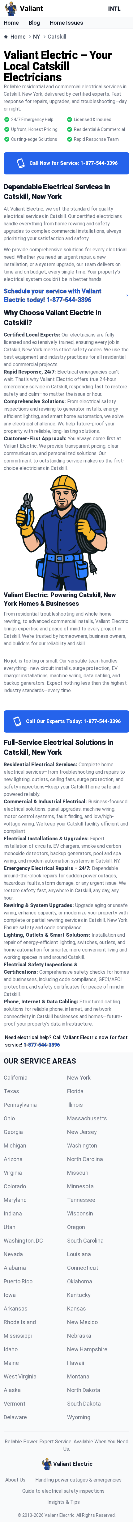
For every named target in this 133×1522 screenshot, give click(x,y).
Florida (75, 1091)
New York (79, 1077)
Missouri (77, 1172)
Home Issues (66, 22)
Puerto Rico (18, 1281)
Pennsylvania (20, 1105)
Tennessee (81, 1200)
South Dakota (84, 1403)
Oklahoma (79, 1281)
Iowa (10, 1295)
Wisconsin (80, 1213)
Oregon (76, 1227)
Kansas (76, 1308)
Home (11, 22)
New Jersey (82, 1132)
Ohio (9, 1118)
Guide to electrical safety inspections (63, 1491)
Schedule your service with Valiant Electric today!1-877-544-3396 (52, 295)
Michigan (15, 1145)
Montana (78, 1376)
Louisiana (79, 1254)
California (16, 1077)
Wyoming (78, 1417)
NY (36, 36)
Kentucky (79, 1295)
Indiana (13, 1213)
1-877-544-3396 (42, 1045)
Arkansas (16, 1308)
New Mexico (82, 1322)
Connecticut (82, 1268)
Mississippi (18, 1335)
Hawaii (75, 1363)
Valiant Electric (60, 1515)
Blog (34, 22)
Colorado (15, 1186)
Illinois (75, 1105)
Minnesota (80, 1186)
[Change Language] (116, 8)
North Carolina (85, 1159)
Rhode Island (20, 1322)
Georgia (13, 1132)
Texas (11, 1091)
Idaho (11, 1349)
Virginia (13, 1172)
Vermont (14, 1403)
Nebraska (79, 1335)
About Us (15, 1480)
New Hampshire (87, 1349)
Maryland (15, 1200)
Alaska (12, 1390)
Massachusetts (87, 1118)
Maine (11, 1363)
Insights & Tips (63, 1502)
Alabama (15, 1268)
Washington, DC (23, 1240)
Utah (9, 1227)
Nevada (13, 1254)
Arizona (13, 1159)
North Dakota (83, 1390)
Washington (82, 1145)
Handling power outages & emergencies (78, 1480)
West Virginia (20, 1376)
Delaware (15, 1417)
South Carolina (85, 1240)
